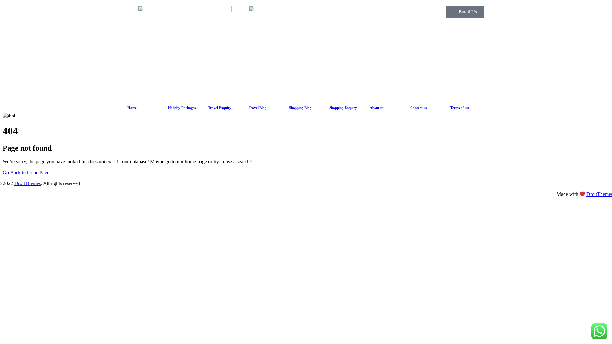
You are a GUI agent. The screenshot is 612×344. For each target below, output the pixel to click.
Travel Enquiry (219, 108)
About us (376, 108)
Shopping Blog (300, 108)
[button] (465, 12)
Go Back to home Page (26, 172)
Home (132, 108)
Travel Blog (257, 108)
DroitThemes (27, 183)
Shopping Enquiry (343, 108)
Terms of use (460, 108)
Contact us (418, 108)
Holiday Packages (182, 108)
